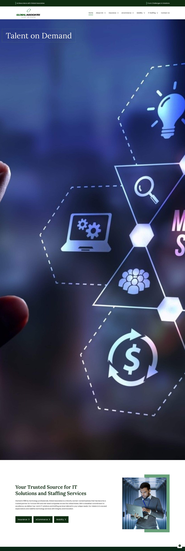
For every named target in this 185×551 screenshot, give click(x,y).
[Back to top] (179, 545)
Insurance (112, 13)
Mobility (140, 13)
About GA (99, 13)
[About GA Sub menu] (105, 13)
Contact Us (165, 13)
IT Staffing (152, 13)
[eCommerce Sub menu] (133, 13)
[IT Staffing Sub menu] (157, 13)
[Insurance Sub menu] (118, 13)
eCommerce (126, 13)
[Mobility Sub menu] (144, 13)
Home (91, 13)
